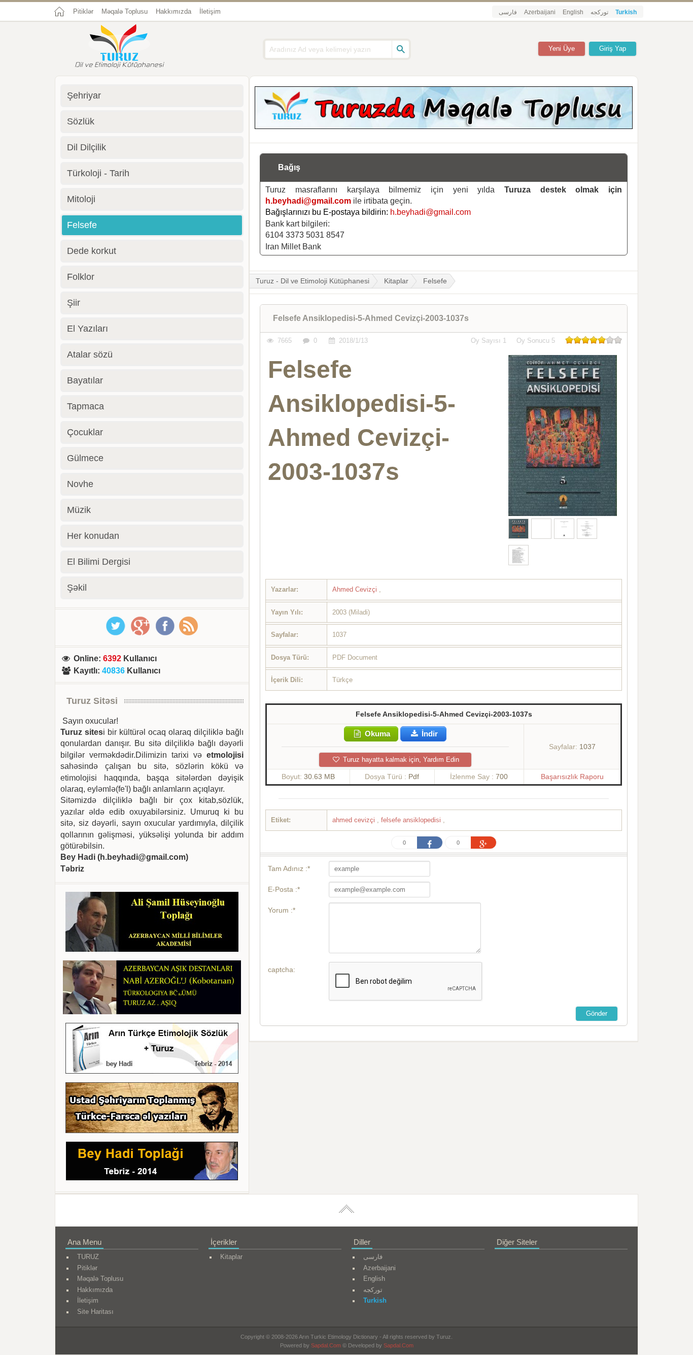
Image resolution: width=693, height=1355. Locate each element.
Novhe (80, 484)
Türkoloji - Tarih (98, 173)
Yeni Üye (561, 48)
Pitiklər (83, 11)
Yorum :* (281, 910)
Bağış (289, 167)
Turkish (626, 12)
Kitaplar (396, 281)
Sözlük (80, 121)
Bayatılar (85, 380)
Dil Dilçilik (86, 147)
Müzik (79, 510)
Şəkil (77, 588)
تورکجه (599, 12)
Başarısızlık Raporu (572, 776)
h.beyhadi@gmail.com (308, 201)
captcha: (281, 969)
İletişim (210, 11)
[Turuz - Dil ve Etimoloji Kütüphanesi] (131, 47)
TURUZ (88, 1257)
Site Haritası (95, 1311)
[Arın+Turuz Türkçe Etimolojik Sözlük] (151, 1050)
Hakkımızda (173, 11)
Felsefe (435, 281)
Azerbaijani (540, 12)
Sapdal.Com (326, 1345)
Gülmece (85, 458)
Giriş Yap (612, 48)
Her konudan (93, 536)
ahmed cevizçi (354, 820)
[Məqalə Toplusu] (444, 126)
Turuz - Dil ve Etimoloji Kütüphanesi (312, 281)
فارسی (508, 12)
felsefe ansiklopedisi (412, 820)
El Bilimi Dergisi (98, 562)
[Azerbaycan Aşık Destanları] (152, 988)
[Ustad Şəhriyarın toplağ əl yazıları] (151, 1109)
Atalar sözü (90, 354)
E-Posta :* (284, 889)
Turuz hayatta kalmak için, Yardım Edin (400, 759)
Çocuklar (85, 432)
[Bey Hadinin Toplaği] (152, 1163)
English (573, 12)
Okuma (376, 733)
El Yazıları (87, 329)
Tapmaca (85, 406)
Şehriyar (84, 95)
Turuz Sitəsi (92, 701)
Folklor (80, 277)
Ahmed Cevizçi (355, 589)
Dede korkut (91, 251)
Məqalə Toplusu (124, 11)
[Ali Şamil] (151, 923)
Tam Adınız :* (289, 868)
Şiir (73, 303)
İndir (429, 733)
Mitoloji (81, 199)
